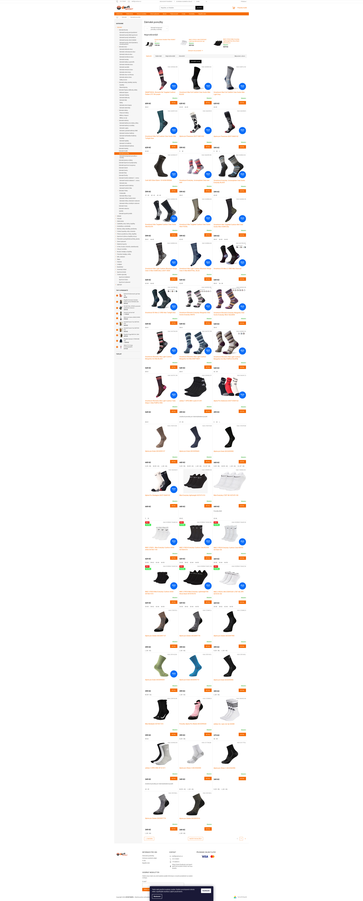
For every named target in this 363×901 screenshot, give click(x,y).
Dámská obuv (123, 47)
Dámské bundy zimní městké (127, 40)
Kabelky (121, 85)
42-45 (181, 107)
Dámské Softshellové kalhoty (127, 135)
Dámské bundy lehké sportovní (128, 35)
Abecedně (182, 56)
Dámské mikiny (123, 110)
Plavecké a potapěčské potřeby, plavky (128, 239)
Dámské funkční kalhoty (126, 185)
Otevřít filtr (195, 61)
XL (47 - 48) (206, 466)
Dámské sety (123, 183)
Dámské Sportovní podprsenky (128, 162)
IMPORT (119, 285)
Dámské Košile (123, 151)
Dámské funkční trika (125, 188)
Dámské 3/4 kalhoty (125, 143)
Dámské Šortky (123, 175)
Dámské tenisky (124, 59)
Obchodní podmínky (166, 1)
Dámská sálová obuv (125, 77)
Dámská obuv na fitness (126, 74)
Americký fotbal (121, 269)
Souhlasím (206, 891)
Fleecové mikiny (124, 113)
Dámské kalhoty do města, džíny (128, 123)
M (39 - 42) (156, 466)
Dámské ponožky (124, 153)
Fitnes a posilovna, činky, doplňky (126, 234)
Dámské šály (123, 100)
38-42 (181, 518)
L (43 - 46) (164, 466)
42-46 (215, 518)
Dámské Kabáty (123, 148)
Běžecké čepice (123, 92)
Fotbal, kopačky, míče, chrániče (126, 231)
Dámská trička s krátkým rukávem (129, 203)
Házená (119, 262)
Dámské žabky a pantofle (126, 62)
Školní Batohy (123, 87)
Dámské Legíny (123, 128)
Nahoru (150, 838)
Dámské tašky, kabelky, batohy (128, 82)
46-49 (186, 107)
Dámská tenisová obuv (126, 69)
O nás (197, 1)
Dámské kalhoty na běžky (126, 125)
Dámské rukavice (124, 208)
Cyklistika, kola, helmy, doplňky (126, 223)
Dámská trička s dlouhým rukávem (129, 201)
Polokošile (122, 193)
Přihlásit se (148, 889)
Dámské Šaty (123, 173)
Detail (174, 102)
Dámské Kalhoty (124, 120)
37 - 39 (147, 195)
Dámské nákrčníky (124, 108)
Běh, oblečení (121, 257)
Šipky (118, 259)
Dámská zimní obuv (125, 72)
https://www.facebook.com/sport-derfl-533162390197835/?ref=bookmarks (182, 866)
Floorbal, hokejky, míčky (124, 254)
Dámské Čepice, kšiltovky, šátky (128, 90)
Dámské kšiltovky (124, 97)
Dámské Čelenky (124, 95)
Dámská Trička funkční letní (127, 198)
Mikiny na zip (123, 118)
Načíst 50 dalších (196, 838)
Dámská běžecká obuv (126, 49)
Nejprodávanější (170, 56)
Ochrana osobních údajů (184, 1)
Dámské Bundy (123, 30)
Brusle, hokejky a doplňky (124, 251)
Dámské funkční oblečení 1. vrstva (129, 178)
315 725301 (175, 859)
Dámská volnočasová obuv (127, 52)
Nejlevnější (158, 56)
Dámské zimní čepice (125, 105)
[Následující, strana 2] (241, 838)
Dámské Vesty (123, 206)
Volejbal (119, 264)
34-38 (147, 562)
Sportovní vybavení (124, 282)
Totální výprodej (121, 274)
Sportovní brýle (121, 272)
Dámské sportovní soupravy (127, 165)
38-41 (147, 107)
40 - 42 (153, 195)
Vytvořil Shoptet (242, 897)
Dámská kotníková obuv (126, 57)
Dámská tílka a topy (125, 196)
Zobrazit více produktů (194, 50)
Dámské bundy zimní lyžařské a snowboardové (128, 43)
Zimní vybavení (121, 241)
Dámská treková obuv (125, 54)
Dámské (119, 27)
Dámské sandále (124, 67)
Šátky (121, 102)
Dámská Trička (123, 190)
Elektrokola (120, 221)
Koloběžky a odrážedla (123, 226)
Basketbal (120, 267)
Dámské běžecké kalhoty (126, 146)
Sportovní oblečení (124, 277)
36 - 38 (221, 283)
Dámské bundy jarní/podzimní (128, 32)
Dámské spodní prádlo (125, 213)
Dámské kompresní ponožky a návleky (128, 156)
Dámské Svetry (123, 170)
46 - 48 (216, 739)
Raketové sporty (122, 244)
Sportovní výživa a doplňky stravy (127, 236)
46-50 (162, 562)
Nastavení (157, 896)
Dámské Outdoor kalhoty (126, 133)
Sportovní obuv (123, 279)
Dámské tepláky (124, 141)
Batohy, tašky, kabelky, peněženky (127, 229)
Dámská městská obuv (126, 64)
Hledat (199, 8)
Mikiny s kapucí (123, 115)
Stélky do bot (123, 80)
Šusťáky (121, 138)
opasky (121, 211)
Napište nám (146, 863)
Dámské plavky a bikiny (126, 160)
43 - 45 (159, 195)
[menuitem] (119, 13)
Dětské (119, 216)
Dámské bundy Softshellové (127, 37)
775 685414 (175, 861)
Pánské (119, 218)
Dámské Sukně (123, 168)
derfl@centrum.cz (177, 856)
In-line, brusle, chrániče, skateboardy (127, 246)
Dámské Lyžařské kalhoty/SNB (128, 130)
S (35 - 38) (148, 466)
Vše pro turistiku (122, 249)
